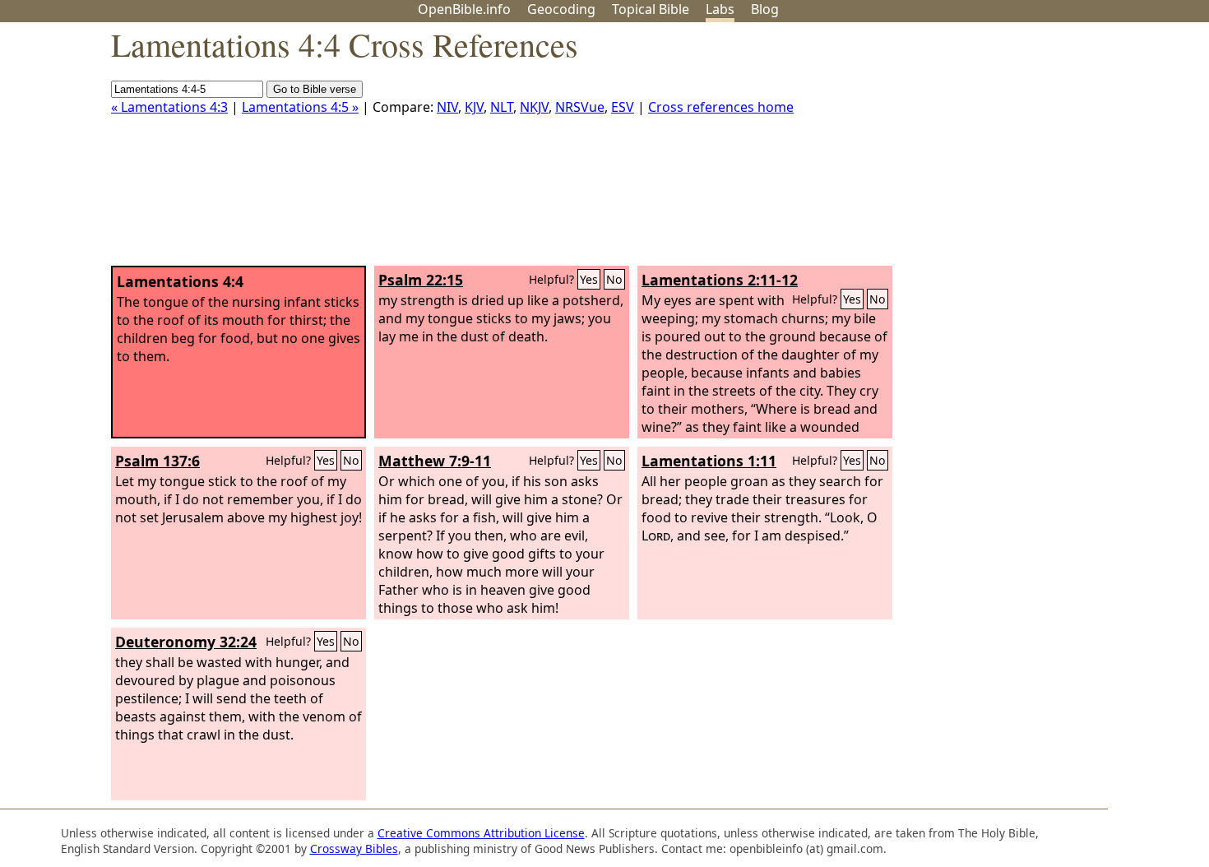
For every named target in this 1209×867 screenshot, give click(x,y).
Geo (561, 9)
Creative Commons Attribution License (481, 833)
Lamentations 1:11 (709, 461)
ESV (622, 107)
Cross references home (721, 107)
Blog (765, 9)
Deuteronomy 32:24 (186, 641)
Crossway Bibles (354, 848)
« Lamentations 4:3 (169, 107)
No (614, 279)
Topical (650, 9)
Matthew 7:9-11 (434, 461)
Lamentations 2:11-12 (720, 280)
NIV (447, 107)
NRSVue (579, 107)
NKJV (534, 107)
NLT (501, 107)
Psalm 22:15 (420, 280)
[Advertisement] (1043, 150)
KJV (474, 107)
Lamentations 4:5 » (300, 107)
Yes (589, 279)
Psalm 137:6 (157, 461)
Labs (720, 9)
